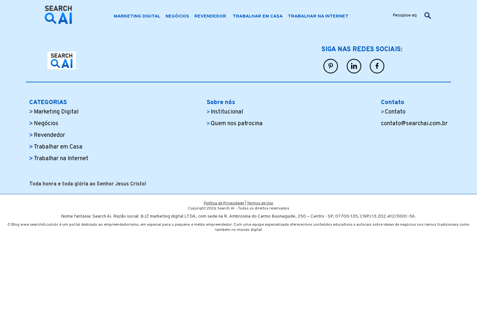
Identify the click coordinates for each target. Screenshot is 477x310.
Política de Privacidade (224, 203)
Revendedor (50, 135)
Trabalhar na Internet (61, 158)
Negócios (46, 123)
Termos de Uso (260, 203)
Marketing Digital (56, 112)
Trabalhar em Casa (58, 147)
